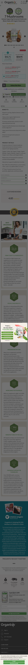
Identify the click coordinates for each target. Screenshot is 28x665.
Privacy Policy (22, 659)
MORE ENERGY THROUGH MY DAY (7, 332)
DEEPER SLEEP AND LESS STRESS (7, 338)
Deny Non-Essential (14, 663)
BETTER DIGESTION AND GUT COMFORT (7, 334)
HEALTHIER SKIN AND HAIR (7, 336)
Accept (14, 661)
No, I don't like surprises (7, 340)
